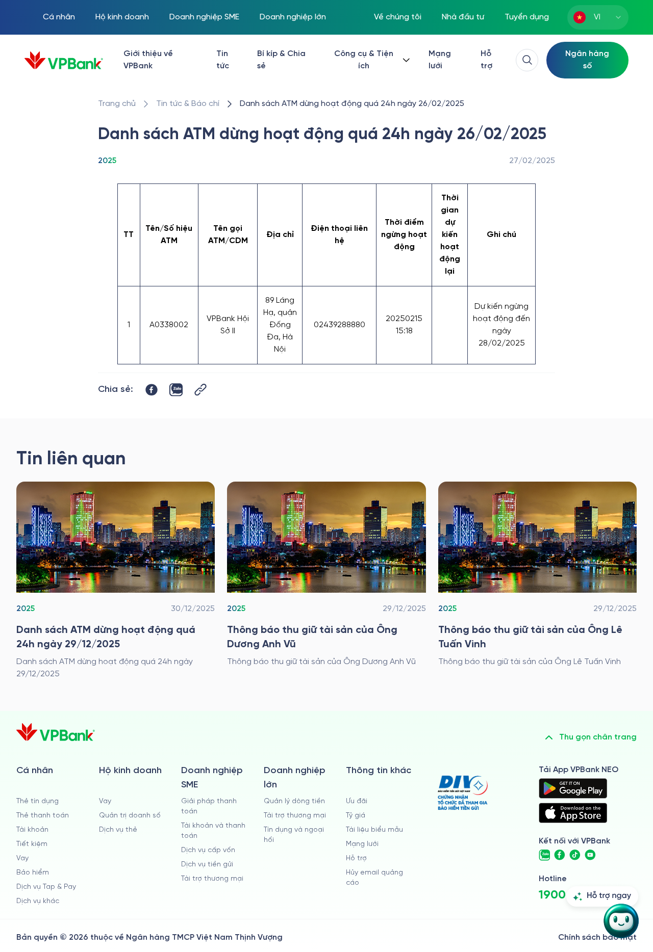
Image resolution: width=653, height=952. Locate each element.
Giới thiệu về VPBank (148, 59)
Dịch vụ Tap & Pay (46, 887)
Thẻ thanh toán (42, 815)
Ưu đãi (356, 801)
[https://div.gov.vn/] (463, 792)
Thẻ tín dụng (37, 801)
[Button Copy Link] (200, 389)
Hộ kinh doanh (122, 17)
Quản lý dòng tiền (294, 801)
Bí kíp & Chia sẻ (281, 59)
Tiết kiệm (31, 844)
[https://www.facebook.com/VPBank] (559, 855)
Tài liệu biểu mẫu (374, 830)
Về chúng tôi (397, 17)
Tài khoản (32, 830)
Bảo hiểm (32, 873)
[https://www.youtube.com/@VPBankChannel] (590, 855)
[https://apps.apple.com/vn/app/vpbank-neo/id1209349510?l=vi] (573, 813)
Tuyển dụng (527, 17)
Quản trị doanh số (130, 815)
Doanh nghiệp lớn (293, 17)
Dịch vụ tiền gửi (207, 864)
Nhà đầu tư (463, 17)
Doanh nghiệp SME (204, 17)
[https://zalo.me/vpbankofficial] (544, 855)
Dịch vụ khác (37, 901)
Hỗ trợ (486, 59)
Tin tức (222, 59)
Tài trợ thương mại (212, 879)
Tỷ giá (355, 815)
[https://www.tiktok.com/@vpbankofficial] (575, 855)
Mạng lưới (440, 59)
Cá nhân (59, 17)
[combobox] (598, 17)
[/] (63, 60)
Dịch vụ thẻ (118, 830)
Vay (22, 858)
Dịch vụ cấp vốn (208, 850)
